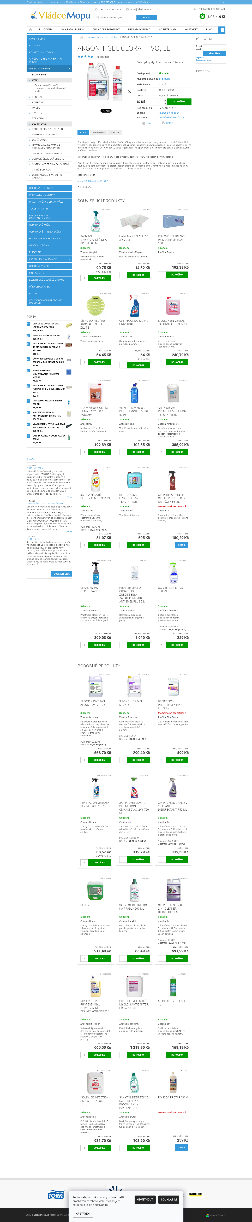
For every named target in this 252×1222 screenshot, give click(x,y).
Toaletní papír (38, 208)
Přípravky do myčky (42, 194)
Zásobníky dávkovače (43, 259)
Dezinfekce (39, 123)
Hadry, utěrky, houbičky (44, 238)
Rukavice (35, 252)
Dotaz (169, 123)
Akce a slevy (37, 38)
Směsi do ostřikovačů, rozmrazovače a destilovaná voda (50, 88)
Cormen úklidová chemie (48, 158)
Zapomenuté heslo (203, 60)
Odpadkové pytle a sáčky (45, 231)
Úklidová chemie (39, 68)
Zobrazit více (62, 574)
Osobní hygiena (39, 245)
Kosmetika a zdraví (41, 52)
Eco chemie (39, 74)
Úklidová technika (41, 188)
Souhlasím (169, 1199)
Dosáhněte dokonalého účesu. (45, 503)
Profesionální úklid (45, 134)
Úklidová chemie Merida (47, 153)
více (69, 496)
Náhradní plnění (72, 29)
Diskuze (115, 132)
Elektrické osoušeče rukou (46, 279)
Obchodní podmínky (106, 29)
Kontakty (191, 29)
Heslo (199, 49)
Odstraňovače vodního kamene (47, 176)
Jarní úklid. (33, 539)
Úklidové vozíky (39, 266)
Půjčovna (46, 29)
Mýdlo (36, 107)
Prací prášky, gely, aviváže (46, 201)
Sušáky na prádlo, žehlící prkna (45, 60)
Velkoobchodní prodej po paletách (45, 301)
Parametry (99, 132)
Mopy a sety (36, 273)
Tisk (149, 123)
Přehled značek (39, 286)
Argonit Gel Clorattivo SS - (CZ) (93, 181)
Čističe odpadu (41, 169)
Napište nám (167, 29)
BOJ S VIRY (35, 45)
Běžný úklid (39, 118)
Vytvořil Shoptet (217, 1215)
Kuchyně (37, 97)
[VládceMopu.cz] (60, 15)
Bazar (33, 293)
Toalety (37, 113)
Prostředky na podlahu (47, 129)
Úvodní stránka (31, 30)
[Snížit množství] (165, 103)
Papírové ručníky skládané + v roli (40, 216)
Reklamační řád (139, 29)
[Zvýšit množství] (165, 100)
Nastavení (83, 1213)
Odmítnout (145, 1199)
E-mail (199, 46)
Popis (83, 132)
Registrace (219, 9)
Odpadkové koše (39, 224)
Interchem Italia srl (169, 112)
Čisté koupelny (35, 468)
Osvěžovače (39, 140)
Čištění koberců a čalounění (50, 164)
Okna (35, 80)
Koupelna (38, 102)
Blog (209, 29)
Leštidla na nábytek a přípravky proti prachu (47, 147)
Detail (181, 545)
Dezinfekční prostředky (171, 117)
